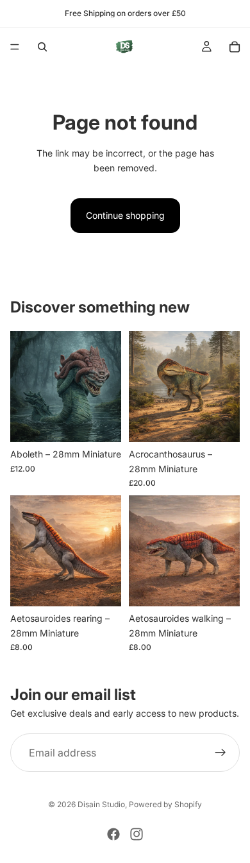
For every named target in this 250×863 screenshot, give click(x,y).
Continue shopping (125, 215)
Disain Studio (101, 804)
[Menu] (14, 47)
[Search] (42, 47)
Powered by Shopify (165, 804)
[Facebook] (113, 834)
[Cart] (235, 47)
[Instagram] (136, 834)
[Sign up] (220, 752)
